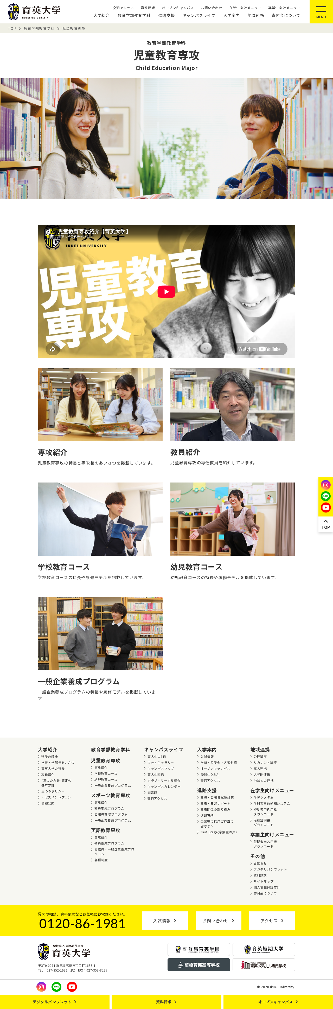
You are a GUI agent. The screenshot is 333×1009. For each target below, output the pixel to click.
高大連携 (260, 768)
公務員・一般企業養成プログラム (114, 851)
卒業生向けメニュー (284, 7)
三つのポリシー (53, 791)
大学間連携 (262, 774)
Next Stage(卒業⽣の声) (219, 832)
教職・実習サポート (215, 803)
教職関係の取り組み (215, 809)
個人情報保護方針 (267, 887)
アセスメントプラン (56, 797)
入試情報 (207, 756)
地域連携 (255, 15)
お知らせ (260, 863)
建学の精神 (49, 756)
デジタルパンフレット (270, 869)
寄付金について (286, 15)
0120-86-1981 (82, 923)
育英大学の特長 (53, 768)
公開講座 (260, 756)
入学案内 (231, 15)
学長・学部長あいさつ (58, 762)
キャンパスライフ (199, 15)
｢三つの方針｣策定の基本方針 (56, 782)
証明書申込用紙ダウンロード (265, 811)
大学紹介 (101, 15)
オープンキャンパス (178, 7)
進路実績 (207, 815)
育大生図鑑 (156, 774)
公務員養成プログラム (111, 814)
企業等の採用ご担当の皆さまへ (217, 823)
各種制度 (101, 860)
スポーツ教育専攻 (110, 795)
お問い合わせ (211, 7)
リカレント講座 (265, 762)
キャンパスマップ (161, 768)
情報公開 (48, 803)
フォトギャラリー (161, 762)
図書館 (152, 792)
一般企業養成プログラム (112, 785)
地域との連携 (264, 780)
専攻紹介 (101, 767)
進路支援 (166, 15)
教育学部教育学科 (134, 15)
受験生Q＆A (210, 774)
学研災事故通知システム (272, 803)
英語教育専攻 (105, 830)
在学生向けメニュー (245, 7)
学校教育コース (106, 773)
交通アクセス (123, 7)
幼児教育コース (106, 779)
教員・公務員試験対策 (217, 797)
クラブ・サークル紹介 (164, 780)
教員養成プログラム (109, 808)
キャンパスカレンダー (164, 786)
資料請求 (148, 7)
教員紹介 (48, 774)
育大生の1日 (157, 756)
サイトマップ (264, 881)
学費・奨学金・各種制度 (219, 762)
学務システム (264, 797)
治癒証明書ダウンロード (264, 822)
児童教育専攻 (105, 760)
